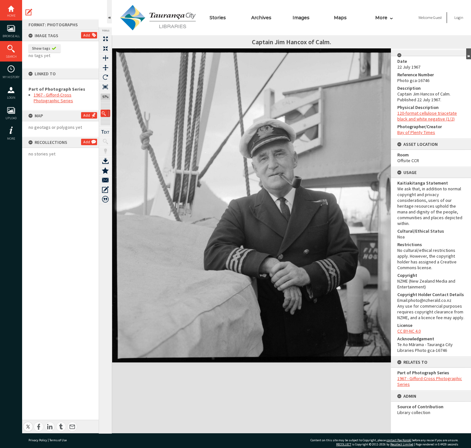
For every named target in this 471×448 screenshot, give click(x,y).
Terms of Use (58, 440)
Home (11, 15)
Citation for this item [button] (105, 199)
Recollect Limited (401, 444)
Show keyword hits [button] (105, 141)
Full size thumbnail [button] (105, 39)
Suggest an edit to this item (28, 12)
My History (11, 77)
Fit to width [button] (105, 58)
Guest (437, 17)
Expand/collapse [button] (468, 53)
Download (105, 161)
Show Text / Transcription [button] (105, 132)
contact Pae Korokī (398, 440)
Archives (261, 18)
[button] (105, 113)
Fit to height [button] (105, 67)
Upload (11, 118)
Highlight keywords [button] (105, 151)
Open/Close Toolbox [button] (109, 11)
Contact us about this (105, 180)
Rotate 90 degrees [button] (105, 77)
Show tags (41, 48)
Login (11, 97)
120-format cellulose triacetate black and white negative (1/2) (427, 116)
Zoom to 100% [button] (105, 87)
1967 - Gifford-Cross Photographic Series (53, 98)
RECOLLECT (343, 444)
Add (86, 35)
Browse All (11, 36)
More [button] (11, 139)
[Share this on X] (28, 423)
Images (301, 18)
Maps (340, 18)
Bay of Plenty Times (416, 132)
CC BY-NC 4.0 (409, 331)
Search (11, 56)
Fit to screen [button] (105, 48)
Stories (218, 18)
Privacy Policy (38, 440)
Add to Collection (105, 170)
